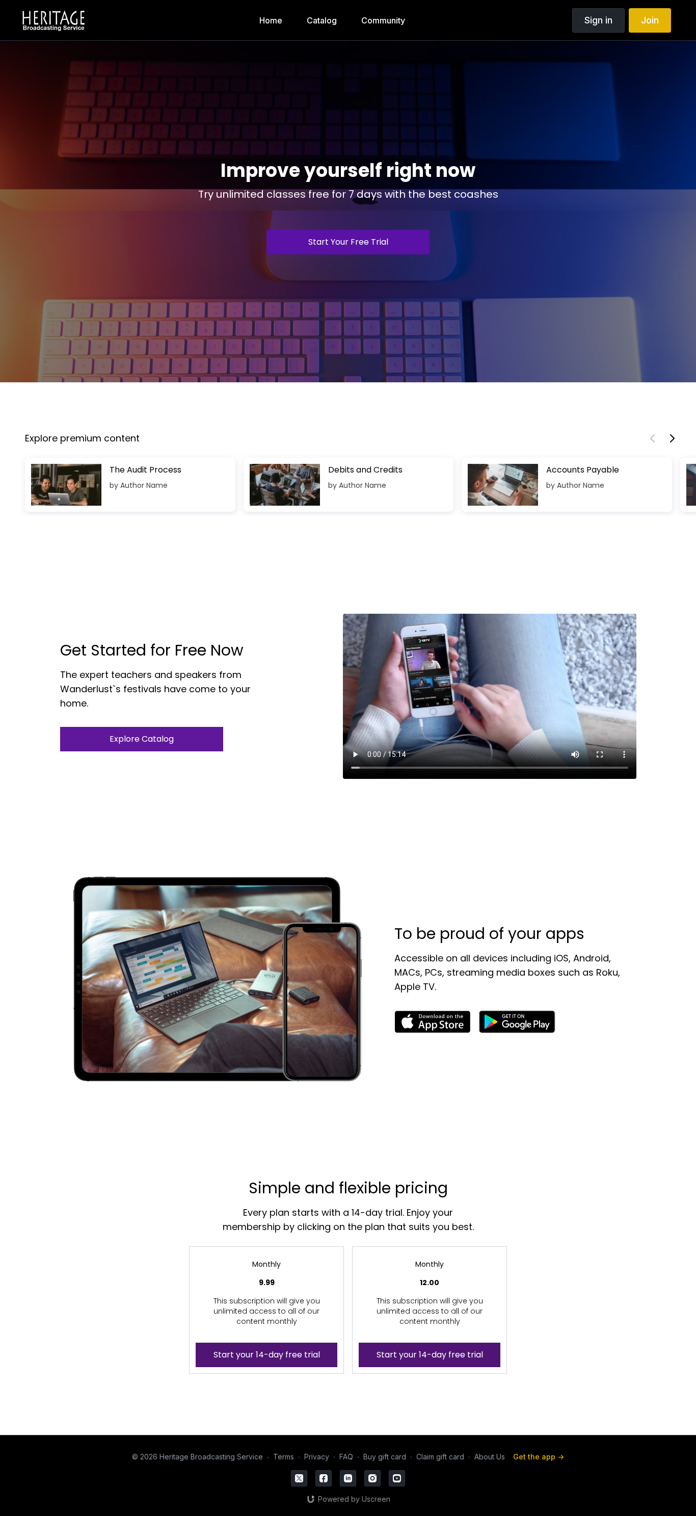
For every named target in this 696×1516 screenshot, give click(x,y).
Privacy (316, 1456)
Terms (283, 1456)
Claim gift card (440, 1456)
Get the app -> (538, 1456)
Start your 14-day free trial (266, 1355)
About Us (489, 1456)
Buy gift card (384, 1456)
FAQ (346, 1456)
